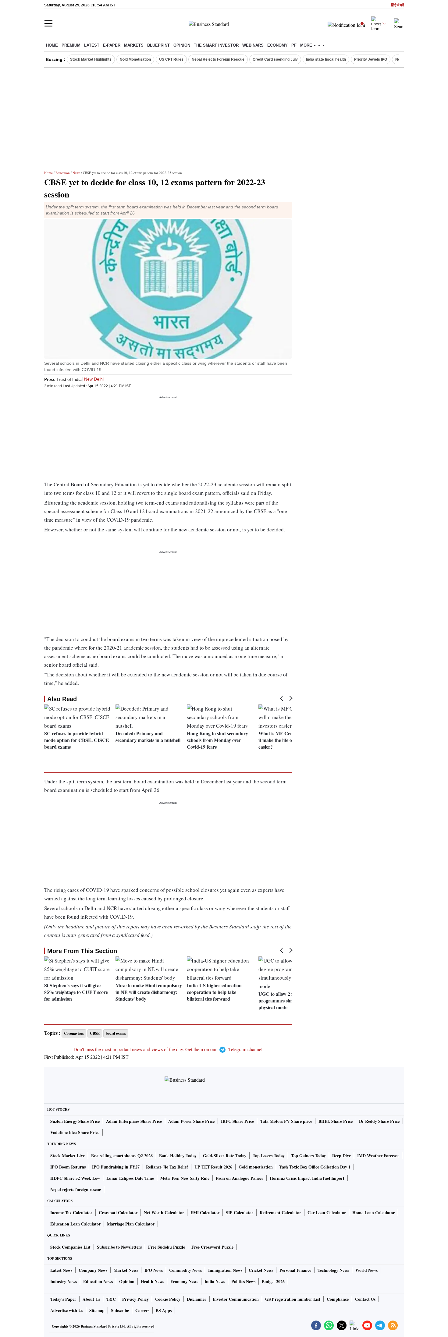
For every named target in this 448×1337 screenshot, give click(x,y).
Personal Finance (295, 1270)
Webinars (253, 45)
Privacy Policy (135, 1299)
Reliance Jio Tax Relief (167, 1167)
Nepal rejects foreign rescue (75, 1189)
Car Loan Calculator (327, 1212)
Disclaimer (196, 1299)
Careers (142, 1310)
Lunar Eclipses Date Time (130, 1178)
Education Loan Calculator (75, 1224)
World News (366, 1270)
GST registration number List (292, 1299)
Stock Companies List (70, 1247)
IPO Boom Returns (68, 1167)
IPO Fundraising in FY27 (116, 1167)
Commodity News (185, 1270)
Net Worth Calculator (164, 1212)
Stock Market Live (67, 1155)
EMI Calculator (204, 1212)
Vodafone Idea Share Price (74, 1132)
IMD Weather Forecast (378, 1155)
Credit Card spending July (275, 59)
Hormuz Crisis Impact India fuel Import (307, 1178)
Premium (71, 45)
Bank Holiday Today (178, 1155)
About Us (91, 1299)
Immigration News (225, 1270)
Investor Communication (236, 1299)
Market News (126, 1270)
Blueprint (158, 45)
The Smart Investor (216, 45)
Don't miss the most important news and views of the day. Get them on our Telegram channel (167, 1049)
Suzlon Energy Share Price (75, 1121)
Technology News (333, 1270)
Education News (98, 1281)
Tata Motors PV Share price (286, 1121)
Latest (91, 45)
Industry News (63, 1281)
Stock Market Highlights (91, 59)
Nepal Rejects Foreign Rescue (218, 59)
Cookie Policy (167, 1299)
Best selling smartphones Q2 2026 (122, 1155)
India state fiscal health (326, 59)
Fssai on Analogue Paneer (239, 1178)
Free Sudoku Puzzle (166, 1247)
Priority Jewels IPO (370, 59)
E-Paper (111, 45)
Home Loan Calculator (373, 1212)
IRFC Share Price (237, 1121)
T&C (111, 1299)
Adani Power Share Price (191, 1121)
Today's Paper (63, 1299)
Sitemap (97, 1310)
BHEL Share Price (335, 1121)
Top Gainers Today (308, 1155)
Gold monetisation (256, 1167)
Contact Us (365, 1299)
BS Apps (164, 1310)
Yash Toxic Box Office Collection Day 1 (314, 1167)
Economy (277, 45)
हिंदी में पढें (397, 5)
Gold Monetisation (135, 59)
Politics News (243, 1281)
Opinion (181, 45)
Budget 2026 (273, 1281)
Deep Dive (341, 1155)
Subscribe (120, 1310)
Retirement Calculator (280, 1212)
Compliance (338, 1299)
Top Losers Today (269, 1155)
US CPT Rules (171, 59)
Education (62, 172)
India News (214, 1281)
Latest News (61, 1270)
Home (52, 45)
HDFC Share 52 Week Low (75, 1178)
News (76, 172)
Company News (93, 1270)
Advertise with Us (66, 1310)
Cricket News (261, 1270)
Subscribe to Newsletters (119, 1247)
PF (294, 45)
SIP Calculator (239, 1212)
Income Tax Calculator (71, 1212)
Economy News (184, 1281)
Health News (152, 1281)
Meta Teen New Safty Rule (184, 1178)
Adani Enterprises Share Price (134, 1121)
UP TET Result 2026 (213, 1167)
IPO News (153, 1270)
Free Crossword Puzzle (212, 1247)
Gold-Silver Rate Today (224, 1155)
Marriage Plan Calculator (131, 1224)
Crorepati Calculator (118, 1212)
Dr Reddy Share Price (379, 1121)
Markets (134, 45)
